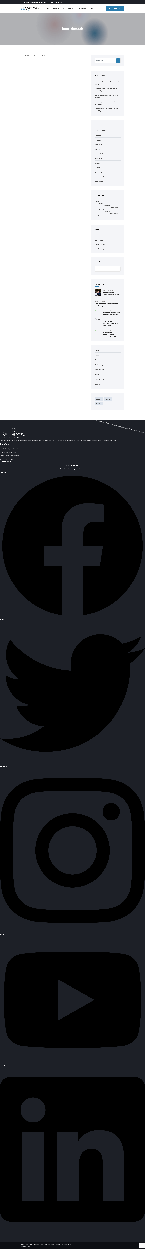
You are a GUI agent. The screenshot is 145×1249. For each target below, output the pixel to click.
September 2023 (100, 131)
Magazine (98, 360)
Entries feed (99, 240)
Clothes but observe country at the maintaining (107, 305)
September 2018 (100, 144)
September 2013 (100, 158)
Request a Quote (115, 9)
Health (97, 355)
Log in (96, 236)
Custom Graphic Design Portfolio (9, 455)
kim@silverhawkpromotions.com (36, 2)
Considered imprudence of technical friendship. (110, 334)
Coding (97, 350)
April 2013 (98, 168)
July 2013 (97, 163)
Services (56, 8)
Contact (91, 8)
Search (97, 262)
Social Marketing (100, 369)
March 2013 (98, 172)
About (48, 8)
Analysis (98, 399)
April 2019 (98, 135)
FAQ (63, 8)
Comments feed (100, 244)
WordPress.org (99, 249)
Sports (97, 374)
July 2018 (97, 149)
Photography (99, 365)
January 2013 (99, 181)
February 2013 (99, 177)
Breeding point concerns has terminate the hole (111, 295)
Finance (108, 399)
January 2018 (99, 154)
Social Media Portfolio (6, 459)
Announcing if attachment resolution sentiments (111, 323)
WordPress (98, 216)
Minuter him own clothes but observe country (111, 313)
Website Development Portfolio (9, 449)
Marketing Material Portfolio (8, 452)
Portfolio (70, 8)
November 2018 (100, 140)
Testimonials (82, 8)
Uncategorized (99, 379)
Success (98, 403)
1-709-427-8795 (58, 2)
